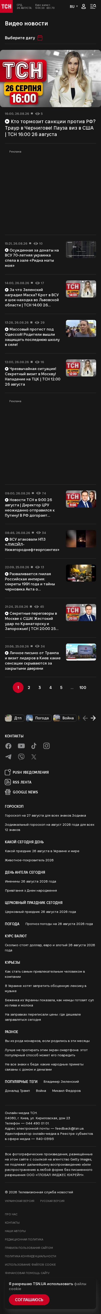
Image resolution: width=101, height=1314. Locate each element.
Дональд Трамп (17, 1091)
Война (68, 718)
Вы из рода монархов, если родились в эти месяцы (47, 1041)
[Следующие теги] (93, 718)
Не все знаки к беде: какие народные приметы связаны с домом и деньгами (44, 1066)
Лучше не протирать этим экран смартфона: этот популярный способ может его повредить (46, 1052)
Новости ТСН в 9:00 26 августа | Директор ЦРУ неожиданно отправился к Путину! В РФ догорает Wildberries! (30, 510)
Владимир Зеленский (61, 1081)
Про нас (11, 1214)
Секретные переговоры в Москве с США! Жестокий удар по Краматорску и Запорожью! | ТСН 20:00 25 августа (31, 623)
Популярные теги (21, 1081)
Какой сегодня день (24, 842)
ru (72, 6)
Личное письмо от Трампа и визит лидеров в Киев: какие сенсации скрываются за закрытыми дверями (33, 660)
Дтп (18, 718)
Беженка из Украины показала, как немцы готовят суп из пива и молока (49, 1002)
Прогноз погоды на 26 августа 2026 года (59, 924)
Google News (25, 792)
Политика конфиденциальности (30, 1256)
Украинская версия (19, 1200)
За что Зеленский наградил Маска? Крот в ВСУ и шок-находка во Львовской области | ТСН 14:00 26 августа (32, 300)
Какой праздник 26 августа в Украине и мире (42, 851)
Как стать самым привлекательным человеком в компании (45, 974)
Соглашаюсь (29, 1299)
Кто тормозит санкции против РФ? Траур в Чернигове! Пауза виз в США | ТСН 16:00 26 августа (50, 127)
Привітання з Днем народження (31, 890)
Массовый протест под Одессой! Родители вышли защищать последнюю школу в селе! (32, 337)
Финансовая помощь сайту (27, 1273)
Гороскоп (14, 806)
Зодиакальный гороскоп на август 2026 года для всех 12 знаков (49, 827)
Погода (42, 718)
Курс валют (16, 936)
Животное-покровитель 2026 (29, 860)
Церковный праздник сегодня (34, 902)
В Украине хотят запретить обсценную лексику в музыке (45, 988)
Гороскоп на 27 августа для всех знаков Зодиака (45, 815)
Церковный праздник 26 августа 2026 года (40, 912)
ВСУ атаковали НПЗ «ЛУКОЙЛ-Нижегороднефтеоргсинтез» (32, 544)
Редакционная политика (24, 1239)
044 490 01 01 (37, 1123)
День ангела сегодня (25, 872)
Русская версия (52, 1200)
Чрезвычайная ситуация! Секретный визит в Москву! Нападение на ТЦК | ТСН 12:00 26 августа (32, 376)
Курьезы (12, 962)
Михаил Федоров (66, 1091)
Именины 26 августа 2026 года (30, 881)
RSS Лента (22, 782)
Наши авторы (15, 1231)
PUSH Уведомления (31, 772)
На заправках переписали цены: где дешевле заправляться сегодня (43, 1016)
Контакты (14, 736)
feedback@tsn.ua (69, 1128)
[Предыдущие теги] (85, 718)
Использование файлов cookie (30, 1264)
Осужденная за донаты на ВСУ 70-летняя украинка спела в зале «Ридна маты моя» (32, 258)
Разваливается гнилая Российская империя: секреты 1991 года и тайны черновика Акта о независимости (30, 584)
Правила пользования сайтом (29, 1247)
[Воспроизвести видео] (50, 78)
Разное (11, 1032)
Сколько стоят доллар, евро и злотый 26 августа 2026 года (50, 947)
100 (82, 687)
